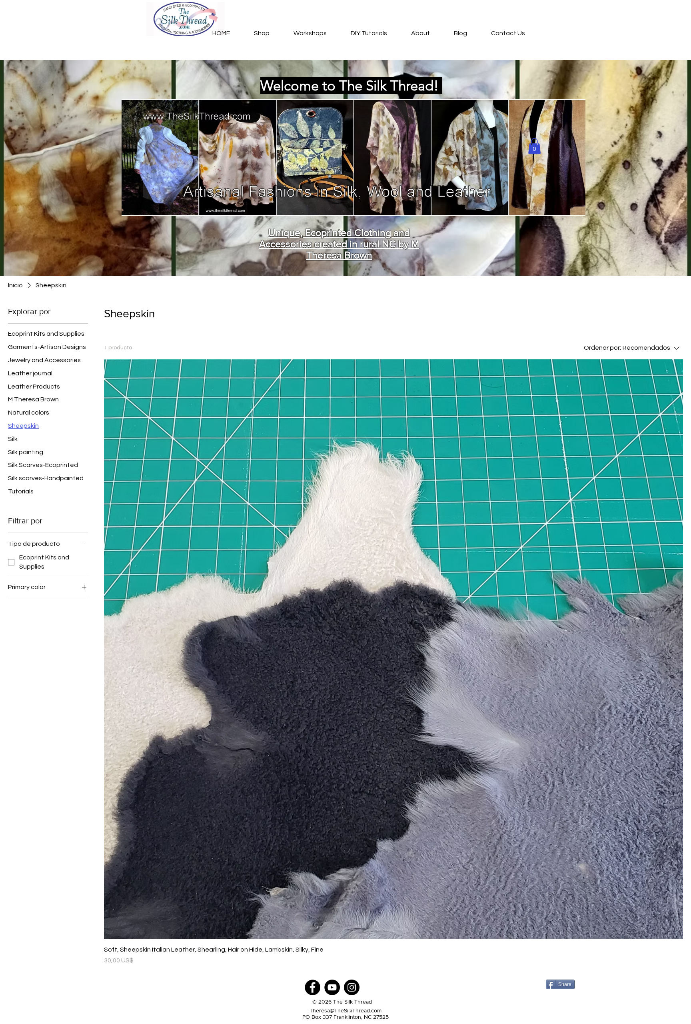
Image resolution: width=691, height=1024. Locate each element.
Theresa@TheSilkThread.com (345, 1010)
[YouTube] (332, 987)
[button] (534, 146)
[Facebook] (312, 987)
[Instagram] (351, 987)
